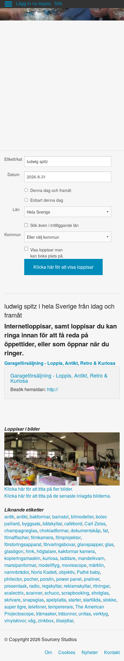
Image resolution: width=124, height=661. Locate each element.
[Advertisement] (62, 82)
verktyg (100, 613)
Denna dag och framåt (50, 190)
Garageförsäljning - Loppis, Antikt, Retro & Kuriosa (59, 363)
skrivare (12, 599)
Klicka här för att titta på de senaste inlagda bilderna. (57, 495)
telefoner (37, 606)
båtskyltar (52, 523)
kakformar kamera (76, 551)
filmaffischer (16, 537)
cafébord (73, 523)
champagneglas (20, 530)
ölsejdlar (64, 620)
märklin (96, 565)
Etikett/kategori (12, 159)
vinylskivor (15, 620)
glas (109, 544)
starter (74, 599)
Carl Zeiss (95, 523)
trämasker (46, 613)
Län (16, 209)
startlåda (92, 599)
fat (105, 530)
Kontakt (112, 652)
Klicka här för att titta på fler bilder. (38, 489)
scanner (34, 592)
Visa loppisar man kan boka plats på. (47, 253)
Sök (58, 3)
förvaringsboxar (59, 544)
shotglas (100, 592)
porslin (47, 579)
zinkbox (46, 620)
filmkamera (42, 537)
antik (9, 516)
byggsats (31, 523)
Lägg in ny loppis (33, 3)
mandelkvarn (91, 558)
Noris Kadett (44, 572)
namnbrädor (16, 572)
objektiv (66, 572)
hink (30, 551)
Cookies (66, 652)
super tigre (15, 606)
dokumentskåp (86, 530)
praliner (91, 579)
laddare (68, 558)
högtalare (46, 551)
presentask (15, 585)
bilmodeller (82, 516)
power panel (69, 579)
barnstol (60, 516)
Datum (13, 174)
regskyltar (51, 585)
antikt (21, 516)
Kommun (12, 234)
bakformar (40, 516)
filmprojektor (68, 537)
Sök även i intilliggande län (54, 225)
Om (48, 652)
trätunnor (67, 613)
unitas (84, 613)
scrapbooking (75, 592)
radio (34, 585)
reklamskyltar (77, 585)
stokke (109, 599)
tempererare (60, 606)
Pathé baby (88, 572)
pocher (31, 579)
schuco (51, 592)
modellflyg (48, 565)
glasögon (13, 551)
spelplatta (56, 599)
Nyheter (90, 652)
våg (31, 620)
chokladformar (54, 530)
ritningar (101, 585)
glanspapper (90, 544)
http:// (52, 389)
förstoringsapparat (22, 544)
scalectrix (14, 592)
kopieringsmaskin (22, 558)
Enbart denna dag (46, 200)
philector (13, 579)
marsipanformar (20, 565)
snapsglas (33, 599)
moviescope (74, 565)
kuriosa (50, 558)
